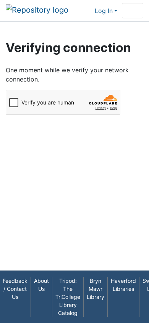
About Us (41, 284)
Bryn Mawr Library (95, 288)
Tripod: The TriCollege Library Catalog (67, 296)
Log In (104, 11)
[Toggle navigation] (132, 10)
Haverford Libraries (123, 284)
